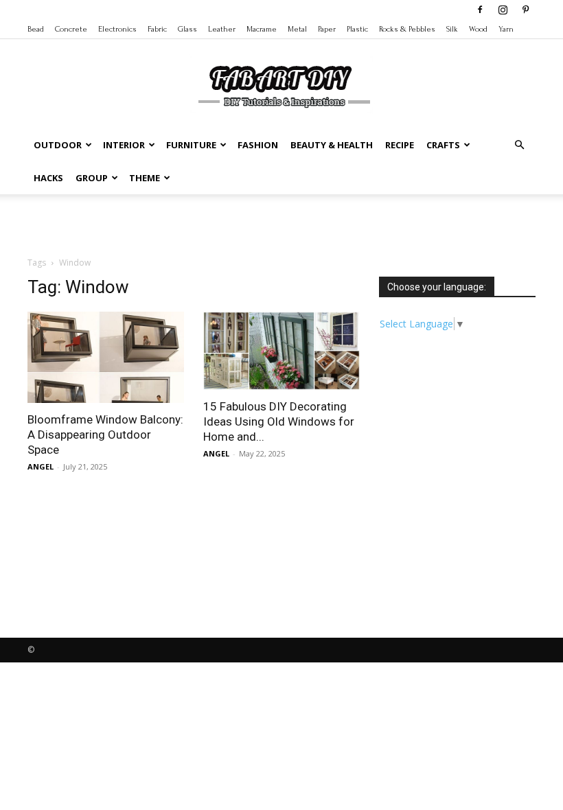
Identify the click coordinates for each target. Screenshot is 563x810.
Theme (144, 178)
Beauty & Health (331, 145)
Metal (297, 29)
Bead (35, 29)
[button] (519, 145)
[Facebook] (480, 9)
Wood (478, 29)
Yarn (506, 29)
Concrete (71, 29)
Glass (187, 29)
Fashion (258, 145)
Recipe (399, 145)
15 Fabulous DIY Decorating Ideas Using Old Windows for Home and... (278, 421)
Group (92, 178)
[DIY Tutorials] (281, 84)
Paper (327, 29)
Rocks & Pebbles (407, 29)
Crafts (443, 145)
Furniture (191, 145)
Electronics (117, 29)
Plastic (357, 29)
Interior (124, 145)
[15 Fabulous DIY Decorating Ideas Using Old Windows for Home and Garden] (281, 351)
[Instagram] (502, 9)
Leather (221, 29)
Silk (452, 29)
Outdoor (58, 145)
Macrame (261, 29)
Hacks (48, 178)
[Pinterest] (525, 9)
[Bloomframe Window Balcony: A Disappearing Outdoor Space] (105, 357)
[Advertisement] (281, 224)
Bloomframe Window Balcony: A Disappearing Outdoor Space (105, 434)
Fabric (157, 29)
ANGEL (40, 466)
